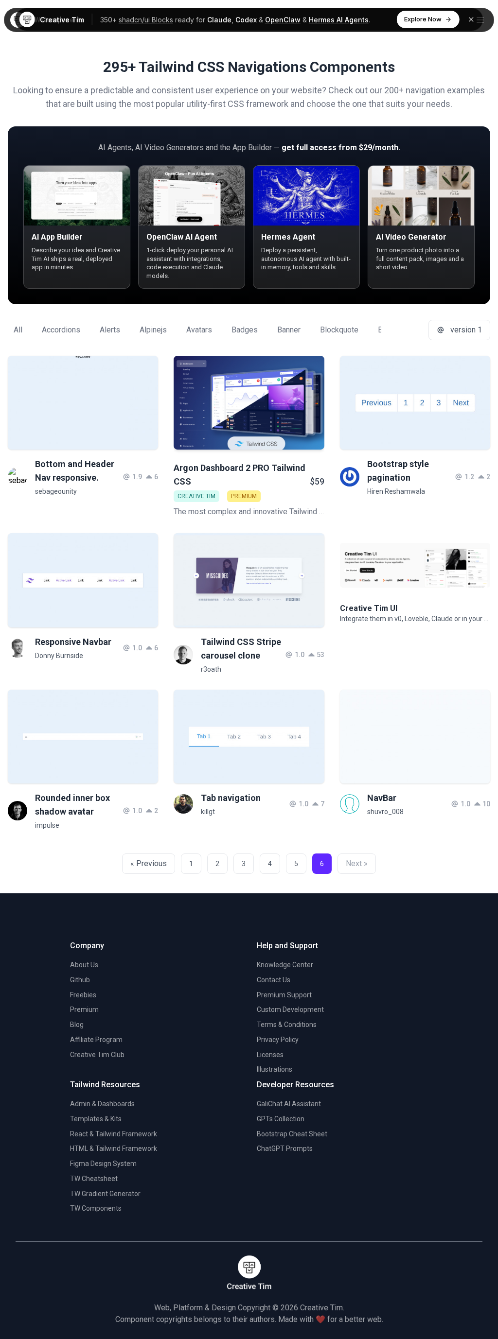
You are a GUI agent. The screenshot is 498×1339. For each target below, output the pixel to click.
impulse (47, 825)
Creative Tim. (322, 1307)
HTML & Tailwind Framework (113, 1148)
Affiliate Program (96, 1039)
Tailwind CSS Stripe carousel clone (241, 649)
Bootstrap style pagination (398, 471)
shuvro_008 (385, 812)
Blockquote (339, 329)
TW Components (96, 1208)
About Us (84, 965)
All (18, 329)
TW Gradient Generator (105, 1194)
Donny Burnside (59, 656)
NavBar (381, 798)
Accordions (61, 329)
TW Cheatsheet (94, 1178)
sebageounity (56, 491)
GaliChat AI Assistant (289, 1104)
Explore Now (423, 19)
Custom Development (290, 1009)
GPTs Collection (280, 1119)
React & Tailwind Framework (113, 1134)
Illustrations (274, 1069)
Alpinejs (153, 329)
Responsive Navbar (73, 642)
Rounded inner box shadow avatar (72, 805)
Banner (289, 329)
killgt (208, 812)
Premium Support (284, 995)
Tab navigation (231, 798)
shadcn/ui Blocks (146, 20)
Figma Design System (103, 1163)
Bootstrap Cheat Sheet (292, 1134)
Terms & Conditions (287, 1024)
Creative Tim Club (97, 1055)
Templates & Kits (96, 1119)
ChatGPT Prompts (285, 1148)
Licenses (270, 1055)
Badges (244, 329)
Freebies (83, 995)
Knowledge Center (285, 965)
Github (80, 980)
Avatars (199, 329)
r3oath (211, 669)
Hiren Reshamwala (396, 491)
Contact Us (273, 980)
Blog (77, 1024)
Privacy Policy (278, 1039)
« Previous (148, 863)
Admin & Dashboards (102, 1104)
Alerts (110, 329)
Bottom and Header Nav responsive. (74, 471)
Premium (84, 1009)
